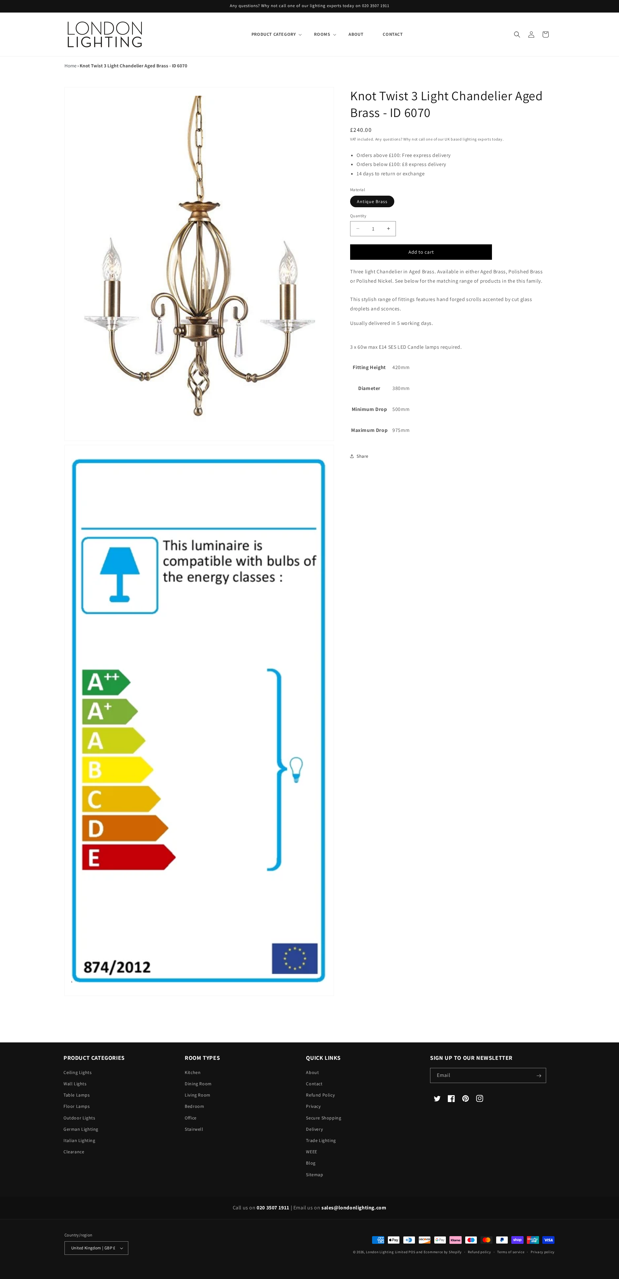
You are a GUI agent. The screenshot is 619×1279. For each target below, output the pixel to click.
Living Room (198, 1095)
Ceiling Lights (78, 1073)
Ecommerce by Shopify (443, 1252)
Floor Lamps (77, 1106)
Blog (310, 1163)
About (312, 1073)
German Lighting (81, 1129)
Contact (314, 1084)
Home (70, 66)
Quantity (358, 216)
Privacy (313, 1106)
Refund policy (479, 1252)
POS (411, 1252)
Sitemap (314, 1175)
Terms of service (510, 1252)
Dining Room (198, 1084)
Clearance (74, 1152)
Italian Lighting (79, 1141)
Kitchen (193, 1073)
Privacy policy (543, 1252)
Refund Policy (320, 1095)
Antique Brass (372, 201)
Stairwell (194, 1129)
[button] (273, 34)
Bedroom (194, 1106)
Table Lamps (77, 1095)
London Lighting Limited (387, 1252)
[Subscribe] (539, 1075)
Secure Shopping (323, 1118)
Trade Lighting (321, 1141)
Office (191, 1118)
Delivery (314, 1129)
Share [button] (362, 456)
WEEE (311, 1152)
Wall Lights (75, 1084)
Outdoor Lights (79, 1118)
